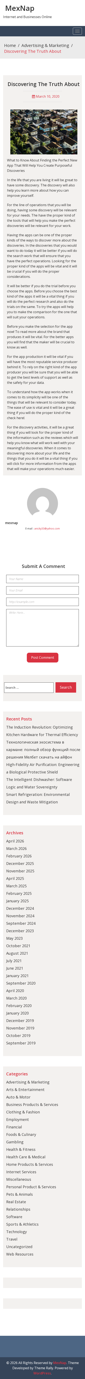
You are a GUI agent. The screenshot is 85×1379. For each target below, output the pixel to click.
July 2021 (14, 960)
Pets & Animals (19, 1194)
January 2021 (17, 975)
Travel (11, 1239)
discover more (50, 240)
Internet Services (21, 1171)
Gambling (15, 1141)
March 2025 (16, 885)
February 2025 (19, 893)
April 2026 (15, 840)
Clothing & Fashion (23, 1111)
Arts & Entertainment (25, 1089)
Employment (17, 1119)
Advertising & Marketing (45, 45)
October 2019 (18, 1035)
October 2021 (18, 945)
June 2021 (14, 968)
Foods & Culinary (21, 1134)
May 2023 (14, 938)
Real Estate (16, 1201)
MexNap (19, 8)
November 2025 (20, 870)
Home (10, 45)
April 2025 (15, 878)
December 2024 (20, 908)
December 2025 (20, 863)
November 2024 (20, 915)
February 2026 (19, 855)
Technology (16, 1231)
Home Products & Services (29, 1164)
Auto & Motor (18, 1097)
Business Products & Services (32, 1104)
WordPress (42, 1373)
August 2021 (17, 953)
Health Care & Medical (25, 1156)
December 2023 (20, 930)
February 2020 (19, 1005)
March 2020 (16, 998)
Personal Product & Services (31, 1186)
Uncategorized (19, 1246)
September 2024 (20, 923)
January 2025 (17, 900)
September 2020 (20, 983)
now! (10, 331)
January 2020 (17, 1013)
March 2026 (16, 848)
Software (14, 1216)
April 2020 (15, 990)
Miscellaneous (18, 1179)
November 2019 (20, 1028)
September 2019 (20, 1042)
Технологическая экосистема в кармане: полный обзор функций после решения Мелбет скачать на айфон (43, 750)
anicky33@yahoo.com (47, 528)
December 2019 (20, 1020)
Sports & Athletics (22, 1224)
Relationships (18, 1209)
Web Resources (19, 1254)
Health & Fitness (20, 1149)
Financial (14, 1126)
